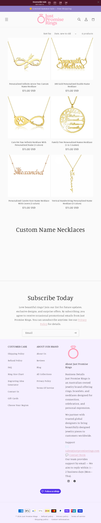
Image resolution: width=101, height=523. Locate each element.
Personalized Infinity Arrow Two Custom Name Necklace (29, 85)
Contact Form (77, 454)
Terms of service (78, 516)
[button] (6, 19)
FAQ (10, 367)
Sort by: (47, 33)
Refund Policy (15, 360)
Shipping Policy (16, 353)
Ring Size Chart (16, 374)
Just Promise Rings (30, 516)
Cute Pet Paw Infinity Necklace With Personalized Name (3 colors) (28, 143)
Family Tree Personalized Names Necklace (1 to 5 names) (72, 143)
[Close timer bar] (98, 2)
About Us (41, 353)
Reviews (41, 360)
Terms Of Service (45, 388)
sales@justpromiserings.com (82, 450)
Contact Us (13, 391)
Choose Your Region (18, 405)
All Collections (44, 374)
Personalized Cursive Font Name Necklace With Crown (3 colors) (29, 202)
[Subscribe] (75, 333)
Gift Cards (13, 398)
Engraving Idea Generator (16, 383)
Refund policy (47, 516)
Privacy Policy (44, 381)
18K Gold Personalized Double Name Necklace (72, 85)
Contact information (60, 519)
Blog (39, 367)
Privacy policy (62, 516)
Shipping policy (41, 519)
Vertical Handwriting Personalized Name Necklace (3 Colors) (72, 202)
